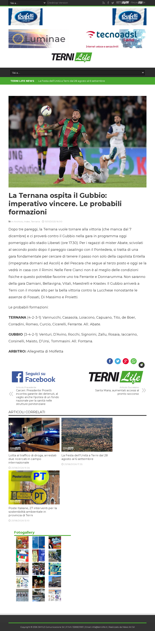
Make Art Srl (128, 627)
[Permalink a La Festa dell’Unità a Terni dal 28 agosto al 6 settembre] (86, 450)
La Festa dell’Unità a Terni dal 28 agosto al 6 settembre (71, 80)
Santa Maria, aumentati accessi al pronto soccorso (117, 390)
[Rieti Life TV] (122, 3)
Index (27, 221)
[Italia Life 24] (138, 3)
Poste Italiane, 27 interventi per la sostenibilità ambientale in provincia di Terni (33, 511)
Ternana (35, 221)
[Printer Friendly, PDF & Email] (141, 365)
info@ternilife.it (99, 627)
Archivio (18, 221)
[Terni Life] (71, 61)
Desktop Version (57, 2)
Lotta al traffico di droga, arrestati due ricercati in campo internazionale (32, 459)
